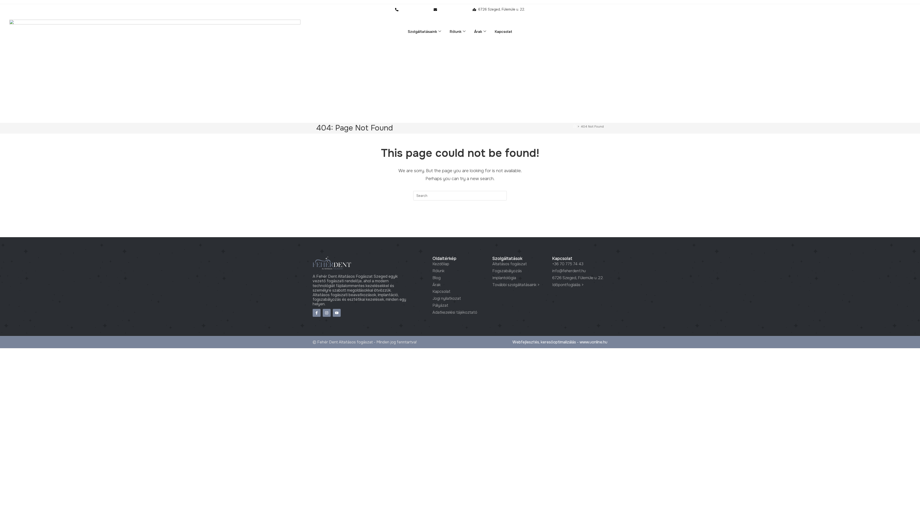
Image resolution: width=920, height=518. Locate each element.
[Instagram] (327, 313)
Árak (478, 31)
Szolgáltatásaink (422, 31)
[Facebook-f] (317, 313)
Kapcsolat (503, 31)
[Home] (574, 126)
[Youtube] (337, 313)
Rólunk (455, 31)
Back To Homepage (460, 220)
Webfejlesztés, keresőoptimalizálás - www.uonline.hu (559, 342)
